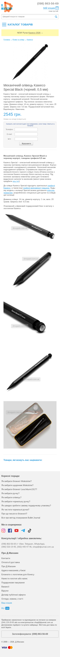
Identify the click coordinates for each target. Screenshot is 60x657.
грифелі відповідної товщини (36, 188)
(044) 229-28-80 (7, 622)
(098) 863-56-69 (48, 3)
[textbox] (28, 16)
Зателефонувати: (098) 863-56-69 (30, 634)
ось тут (16, 181)
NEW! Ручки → (30, 33)
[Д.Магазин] (7, 7)
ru (2, 608)
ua (7, 608)
